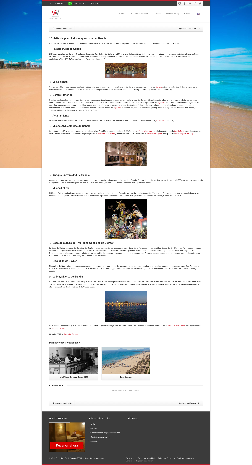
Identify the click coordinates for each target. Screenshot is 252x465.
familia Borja (179, 131)
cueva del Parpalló (154, 134)
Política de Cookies (165, 458)
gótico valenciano (145, 131)
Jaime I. (129, 89)
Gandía (159, 87)
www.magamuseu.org (184, 134)
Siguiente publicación (188, 28)
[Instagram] (179, 3)
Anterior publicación (63, 28)
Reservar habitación (139, 13)
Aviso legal (130, 458)
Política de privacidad (146, 458)
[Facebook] (184, 3)
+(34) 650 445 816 (79, 3)
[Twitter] (200, 3)
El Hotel (122, 13)
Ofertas (158, 13)
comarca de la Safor (106, 134)
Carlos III (160, 121)
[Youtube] (189, 3)
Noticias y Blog (172, 13)
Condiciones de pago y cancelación (105, 433)
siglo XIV (161, 102)
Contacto (96, 3)
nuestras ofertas (58, 328)
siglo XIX (117, 108)
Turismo (75, 334)
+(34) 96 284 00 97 (59, 3)
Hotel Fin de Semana (176, 326)
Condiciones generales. (100, 437)
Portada (67, 334)
